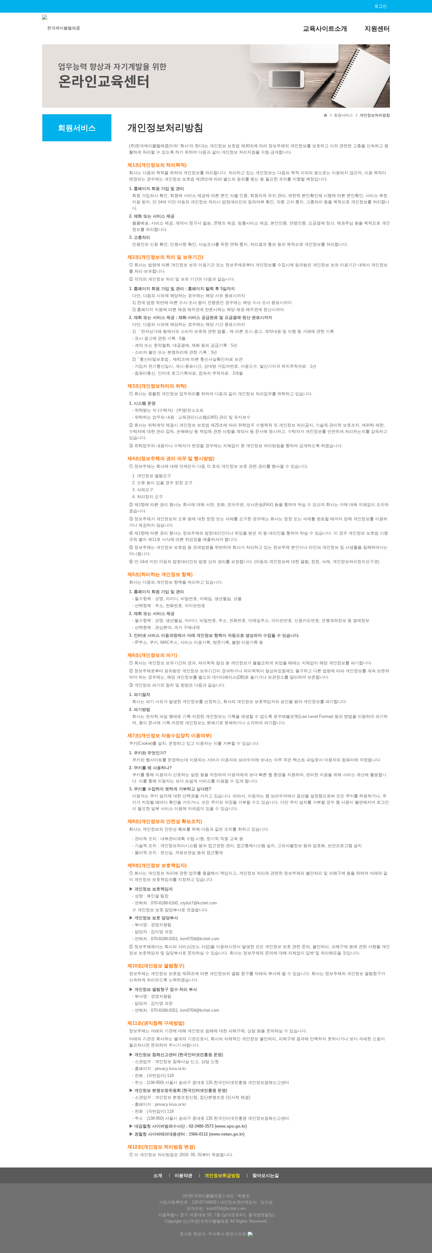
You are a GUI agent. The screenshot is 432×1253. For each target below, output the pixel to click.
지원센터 (377, 28)
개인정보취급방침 (222, 1175)
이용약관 (183, 1175)
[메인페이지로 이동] (61, 27)
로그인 (380, 6)
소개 (157, 1175)
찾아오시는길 (265, 1175)
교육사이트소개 (325, 28)
